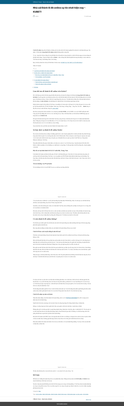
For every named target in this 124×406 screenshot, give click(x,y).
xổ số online (85, 394)
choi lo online (39, 394)
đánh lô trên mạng (62, 394)
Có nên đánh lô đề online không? (41, 80)
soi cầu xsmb (79, 394)
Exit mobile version (62, 404)
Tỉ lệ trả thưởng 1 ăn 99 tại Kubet (42, 77)
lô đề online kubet (71, 394)
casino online (55, 108)
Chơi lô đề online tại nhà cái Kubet (43, 84)
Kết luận (36, 87)
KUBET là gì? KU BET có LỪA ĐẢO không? (72, 62)
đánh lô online (54, 394)
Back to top (88, 399)
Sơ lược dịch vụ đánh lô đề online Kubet (43, 73)
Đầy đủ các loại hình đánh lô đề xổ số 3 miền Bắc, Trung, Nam (49, 75)
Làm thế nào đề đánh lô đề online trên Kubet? (44, 71)
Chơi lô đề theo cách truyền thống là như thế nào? (46, 82)
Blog (40, 391)
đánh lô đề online (46, 394)
